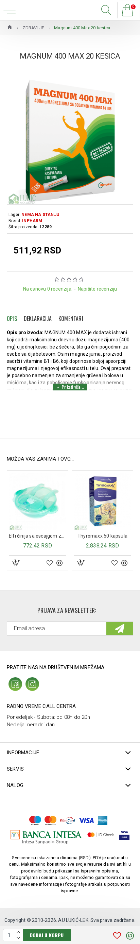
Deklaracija (38, 318)
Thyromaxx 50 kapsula (102, 536)
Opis (12, 318)
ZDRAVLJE (33, 27)
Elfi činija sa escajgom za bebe (37, 536)
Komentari (70, 318)
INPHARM (32, 220)
